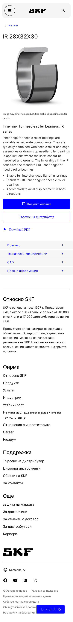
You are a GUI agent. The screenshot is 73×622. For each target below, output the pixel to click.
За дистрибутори (17, 526)
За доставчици (15, 512)
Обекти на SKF (15, 476)
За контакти (13, 483)
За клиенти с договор (21, 519)
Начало (13, 25)
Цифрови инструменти (22, 468)
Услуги (8, 390)
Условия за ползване (44, 590)
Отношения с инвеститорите (26, 425)
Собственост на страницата (21, 601)
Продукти (11, 383)
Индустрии (12, 398)
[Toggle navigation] (9, 10)
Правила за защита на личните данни (27, 596)
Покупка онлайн (39, 204)
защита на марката (18, 504)
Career (8, 432)
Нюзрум (9, 439)
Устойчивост (13, 405)
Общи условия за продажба (21, 607)
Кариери (10, 534)
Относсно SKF (14, 376)
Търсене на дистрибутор (36, 217)
